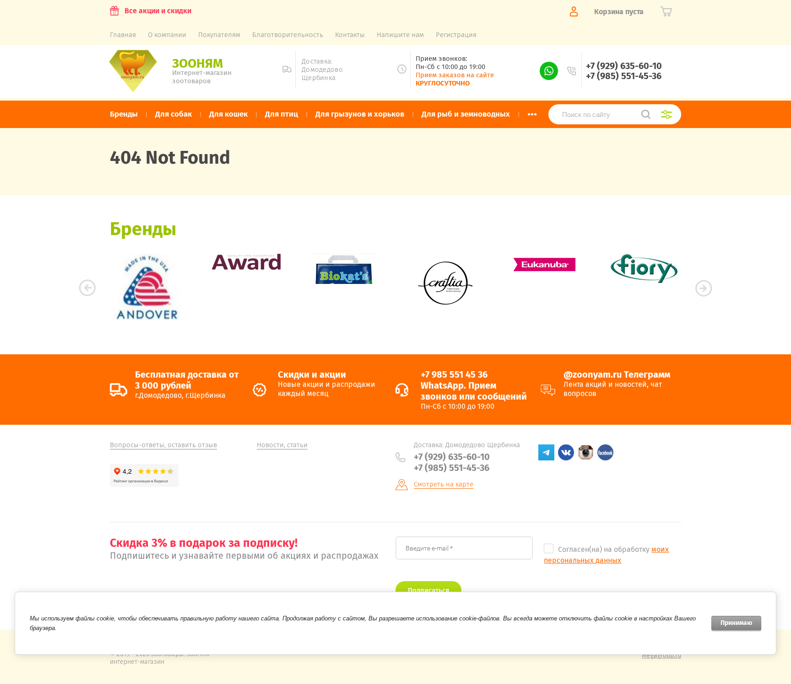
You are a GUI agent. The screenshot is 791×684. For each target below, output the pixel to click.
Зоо (197, 63)
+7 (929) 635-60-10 (624, 65)
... (532, 111)
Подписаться (428, 590)
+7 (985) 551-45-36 (623, 75)
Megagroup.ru (661, 655)
